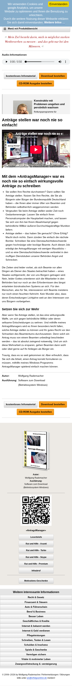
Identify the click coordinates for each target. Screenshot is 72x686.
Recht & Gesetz (36, 597)
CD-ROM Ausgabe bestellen (35, 83)
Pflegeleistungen (36, 635)
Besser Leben (36, 616)
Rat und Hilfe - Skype (36, 557)
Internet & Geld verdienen (36, 631)
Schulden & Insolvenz (36, 645)
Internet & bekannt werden (36, 626)
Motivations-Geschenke (36, 581)
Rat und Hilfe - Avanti (36, 544)
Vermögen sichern (36, 654)
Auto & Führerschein (36, 607)
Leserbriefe (36, 537)
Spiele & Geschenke (36, 650)
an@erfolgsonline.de (37, 678)
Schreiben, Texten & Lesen (36, 640)
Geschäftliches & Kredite (36, 621)
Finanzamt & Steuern (36, 602)
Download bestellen (53, 75)
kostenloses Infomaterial (20, 75)
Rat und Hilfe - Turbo (36, 550)
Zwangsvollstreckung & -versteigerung (36, 664)
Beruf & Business (36, 611)
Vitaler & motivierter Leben (36, 659)
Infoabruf (36, 570)
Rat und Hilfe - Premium (36, 564)
